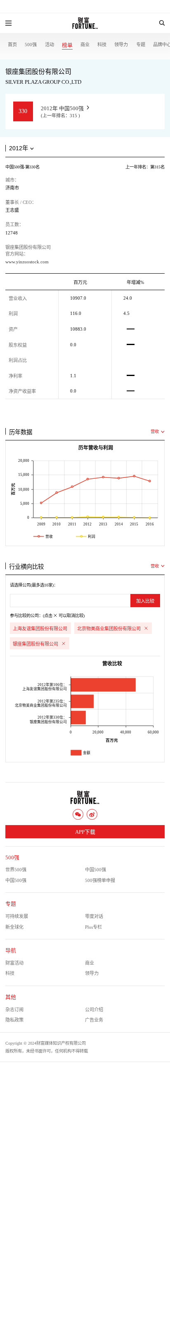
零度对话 (94, 916)
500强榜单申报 (100, 880)
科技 (101, 44)
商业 (85, 44)
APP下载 (85, 832)
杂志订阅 (14, 1009)
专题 (140, 44)
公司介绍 (94, 1009)
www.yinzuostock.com (27, 261)
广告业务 (94, 1019)
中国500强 (95, 869)
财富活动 (14, 962)
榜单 (67, 45)
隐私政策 (14, 1019)
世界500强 (15, 869)
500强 (31, 44)
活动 (49, 44)
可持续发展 (16, 916)
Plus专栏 (93, 927)
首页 (12, 44)
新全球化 (14, 927)
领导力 (121, 44)
